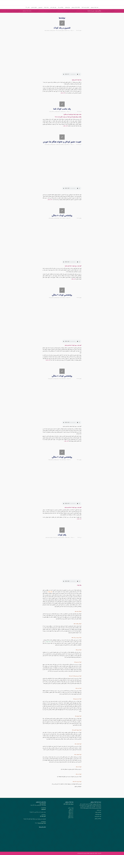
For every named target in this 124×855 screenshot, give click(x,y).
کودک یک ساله (58, 30)
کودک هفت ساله (62, 459)
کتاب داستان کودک (98, 816)
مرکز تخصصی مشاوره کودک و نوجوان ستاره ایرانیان (54, 537)
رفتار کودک (62, 534)
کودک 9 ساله (62, 297)
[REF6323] (62, 210)
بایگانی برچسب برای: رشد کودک (94, 11)
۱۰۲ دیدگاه (68, 378)
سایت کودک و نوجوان (97, 804)
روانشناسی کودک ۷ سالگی (62, 457)
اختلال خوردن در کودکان (64, 144)
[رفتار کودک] (62, 530)
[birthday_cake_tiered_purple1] (62, 452)
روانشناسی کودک (98, 812)
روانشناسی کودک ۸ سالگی (62, 376)
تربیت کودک (99, 810)
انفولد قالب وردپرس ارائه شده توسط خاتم (83, 853)
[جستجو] (26, 7)
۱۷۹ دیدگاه (68, 218)
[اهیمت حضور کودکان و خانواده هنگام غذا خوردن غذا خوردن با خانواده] (62, 137)
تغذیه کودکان (63, 111)
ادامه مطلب (62, 93)
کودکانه (91, 804)
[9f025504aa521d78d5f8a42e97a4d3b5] (62, 23)
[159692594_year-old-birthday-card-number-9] (62, 290)
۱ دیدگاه (72, 30)
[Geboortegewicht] (62, 104)
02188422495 (43, 808)
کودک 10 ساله (62, 218)
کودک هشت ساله (62, 378)
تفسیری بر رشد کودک (62, 27)
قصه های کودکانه (98, 814)
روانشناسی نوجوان (98, 818)
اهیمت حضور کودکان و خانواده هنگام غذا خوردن (62, 141)
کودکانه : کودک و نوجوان (93, 853)
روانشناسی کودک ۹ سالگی (62, 295)
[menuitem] (94, 7)
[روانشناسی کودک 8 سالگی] (62, 371)
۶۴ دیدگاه (68, 297)
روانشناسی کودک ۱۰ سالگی (62, 215)
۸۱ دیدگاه (68, 459)
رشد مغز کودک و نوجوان (65, 30)
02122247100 (43, 815)
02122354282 (43, 821)
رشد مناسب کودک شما (62, 108)
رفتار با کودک (67, 537)
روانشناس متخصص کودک (48, 30)
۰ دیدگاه (68, 111)
